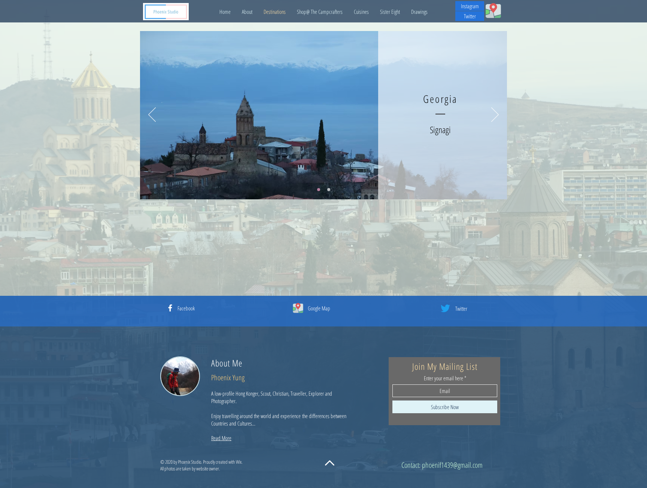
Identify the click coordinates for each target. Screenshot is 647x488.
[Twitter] (445, 308)
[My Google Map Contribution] (493, 10)
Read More (221, 438)
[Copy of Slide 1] (328, 189)
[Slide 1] (318, 189)
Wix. (239, 461)
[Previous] (152, 115)
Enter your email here (443, 378)
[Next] (495, 115)
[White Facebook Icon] (170, 308)
